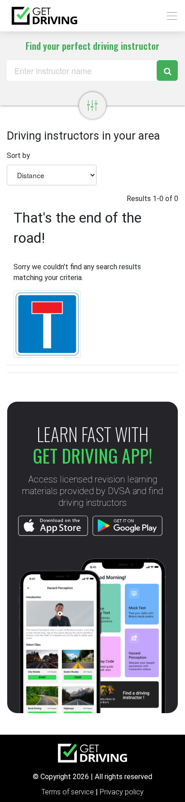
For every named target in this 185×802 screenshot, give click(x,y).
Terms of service (68, 792)
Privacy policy (122, 792)
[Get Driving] (44, 15)
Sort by (18, 155)
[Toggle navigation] (169, 16)
